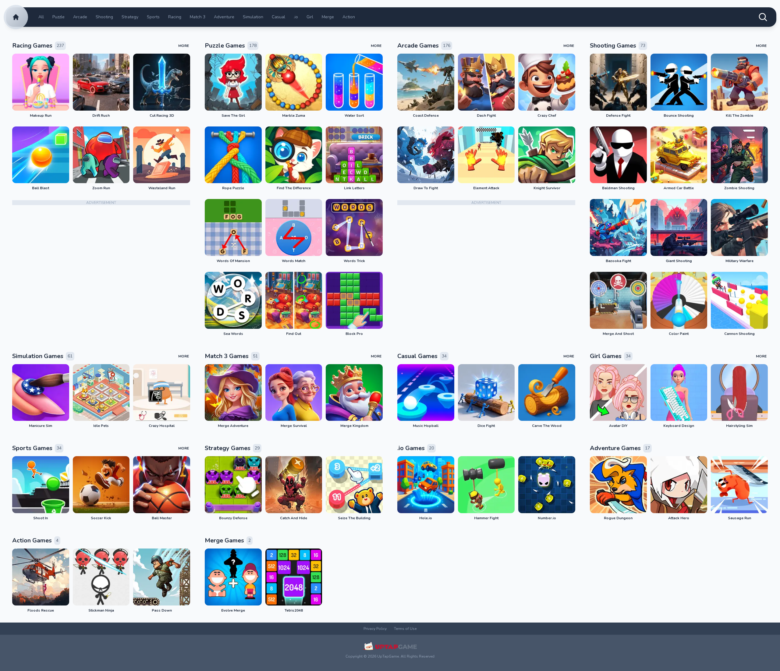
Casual (278, 17)
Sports (153, 17)
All (41, 17)
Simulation (253, 17)
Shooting (104, 17)
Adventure (224, 17)
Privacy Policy (375, 628)
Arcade (80, 17)
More (183, 45)
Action (348, 17)
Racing (174, 17)
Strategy (130, 17)
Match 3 (197, 17)
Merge (328, 17)
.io (296, 17)
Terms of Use (405, 628)
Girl (310, 17)
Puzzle (58, 17)
